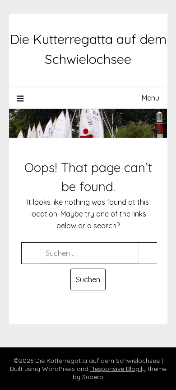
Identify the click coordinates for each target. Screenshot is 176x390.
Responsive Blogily (118, 369)
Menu (150, 97)
